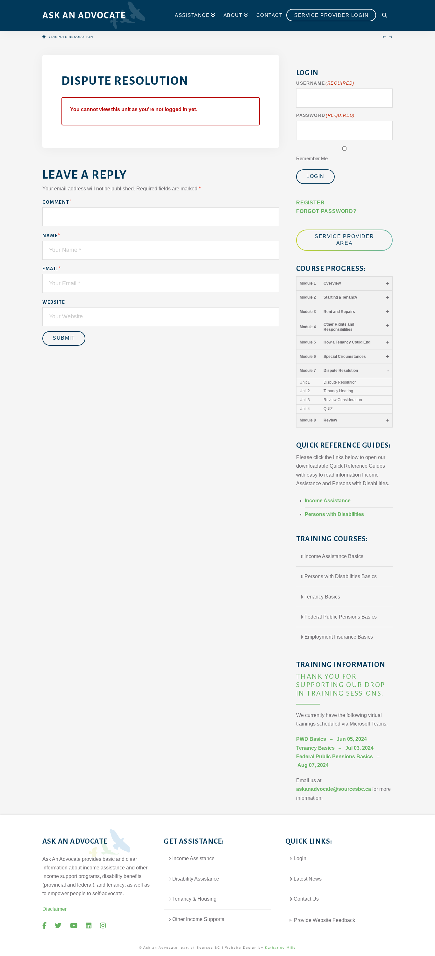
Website (53, 302)
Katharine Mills (280, 947)
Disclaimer (54, 909)
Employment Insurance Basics (338, 637)
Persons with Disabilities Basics (340, 576)
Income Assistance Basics (333, 556)
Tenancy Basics (322, 596)
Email (51, 268)
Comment (57, 202)
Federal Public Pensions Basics (340, 617)
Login (315, 176)
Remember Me (312, 158)
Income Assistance (328, 500)
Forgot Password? (326, 211)
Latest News (308, 879)
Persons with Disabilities (334, 514)
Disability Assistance (195, 879)
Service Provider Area (344, 240)
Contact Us (306, 899)
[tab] (339, 917)
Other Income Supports (198, 919)
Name (51, 235)
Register (310, 202)
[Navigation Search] (384, 15)
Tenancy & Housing (194, 899)
